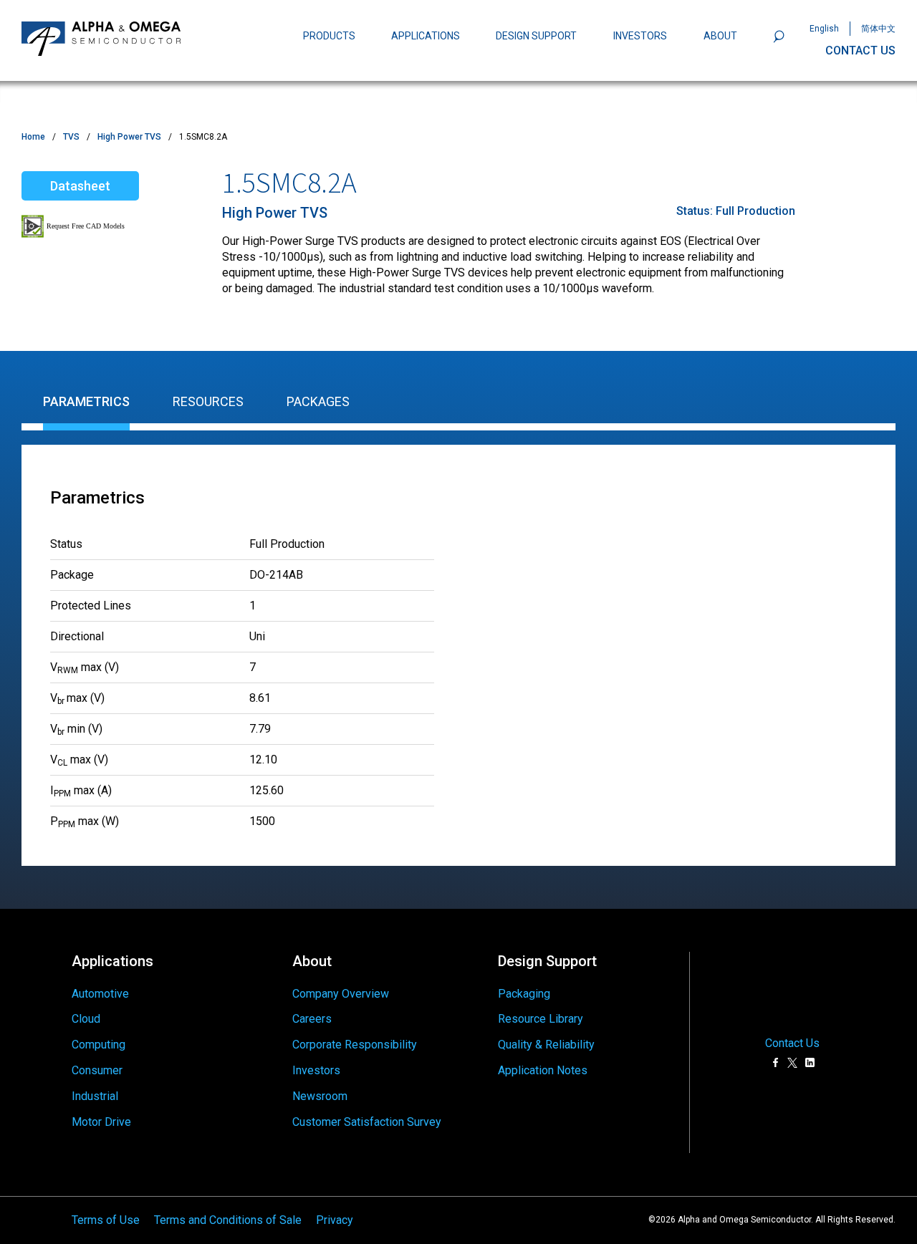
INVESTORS (640, 36)
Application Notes (542, 1070)
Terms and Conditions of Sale (228, 1220)
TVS (71, 137)
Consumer (97, 1070)
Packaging (524, 993)
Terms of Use (106, 1220)
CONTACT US (860, 50)
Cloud (86, 1019)
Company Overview (340, 993)
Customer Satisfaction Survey (366, 1122)
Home (33, 137)
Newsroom (319, 1096)
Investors (316, 1070)
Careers (312, 1019)
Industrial (95, 1096)
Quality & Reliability (546, 1044)
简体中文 (878, 29)
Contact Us (792, 1043)
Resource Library (540, 1019)
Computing (98, 1044)
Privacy (334, 1220)
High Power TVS (129, 137)
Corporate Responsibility (354, 1044)
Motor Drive (101, 1122)
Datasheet (80, 185)
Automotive (100, 993)
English (824, 29)
